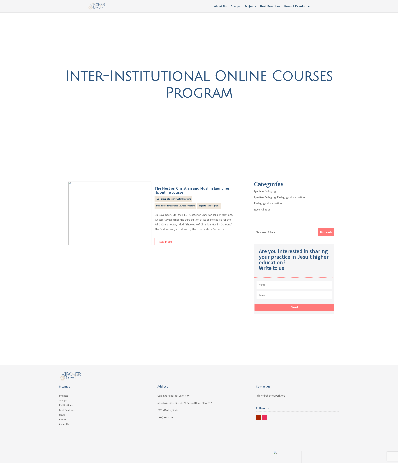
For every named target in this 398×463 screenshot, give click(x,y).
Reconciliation (262, 209)
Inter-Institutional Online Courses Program (175, 205)
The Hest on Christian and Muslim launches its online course (192, 190)
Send (294, 307)
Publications (66, 405)
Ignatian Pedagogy (265, 191)
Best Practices (270, 6)
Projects (250, 6)
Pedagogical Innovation (268, 203)
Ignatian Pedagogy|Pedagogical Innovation (279, 197)
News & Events (294, 6)
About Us (220, 6)
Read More (165, 241)
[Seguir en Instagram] (264, 417)
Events (62, 419)
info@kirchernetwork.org (270, 395)
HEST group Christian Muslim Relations (173, 198)
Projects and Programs (209, 205)
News (62, 414)
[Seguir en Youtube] (258, 417)
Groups (236, 6)
